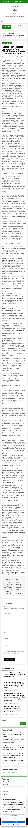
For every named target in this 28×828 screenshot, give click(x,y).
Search (4, 720)
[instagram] (12, 6)
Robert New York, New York (16, 240)
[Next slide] (26, 1)
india (14, 10)
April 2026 (5, 794)
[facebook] (10, 6)
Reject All (13, 818)
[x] (14, 6)
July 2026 (5, 785)
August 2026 (6, 782)
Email (6, 638)
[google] (16, 6)
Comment (7, 613)
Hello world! (21, 772)
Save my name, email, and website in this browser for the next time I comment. (14, 653)
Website (6, 645)
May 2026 (5, 791)
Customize (14, 815)
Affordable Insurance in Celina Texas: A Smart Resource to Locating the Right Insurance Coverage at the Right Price (13, 762)
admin (5, 56)
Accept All (14, 822)
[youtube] (18, 6)
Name (6, 632)
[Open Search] (23, 21)
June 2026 (5, 788)
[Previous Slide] (24, 1)
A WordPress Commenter (9, 772)
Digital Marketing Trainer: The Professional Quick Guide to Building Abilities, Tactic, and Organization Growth (14, 741)
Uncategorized (7, 43)
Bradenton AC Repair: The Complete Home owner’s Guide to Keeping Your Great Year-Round (15, 674)
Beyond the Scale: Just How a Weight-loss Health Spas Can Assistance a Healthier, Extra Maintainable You (12, 1)
